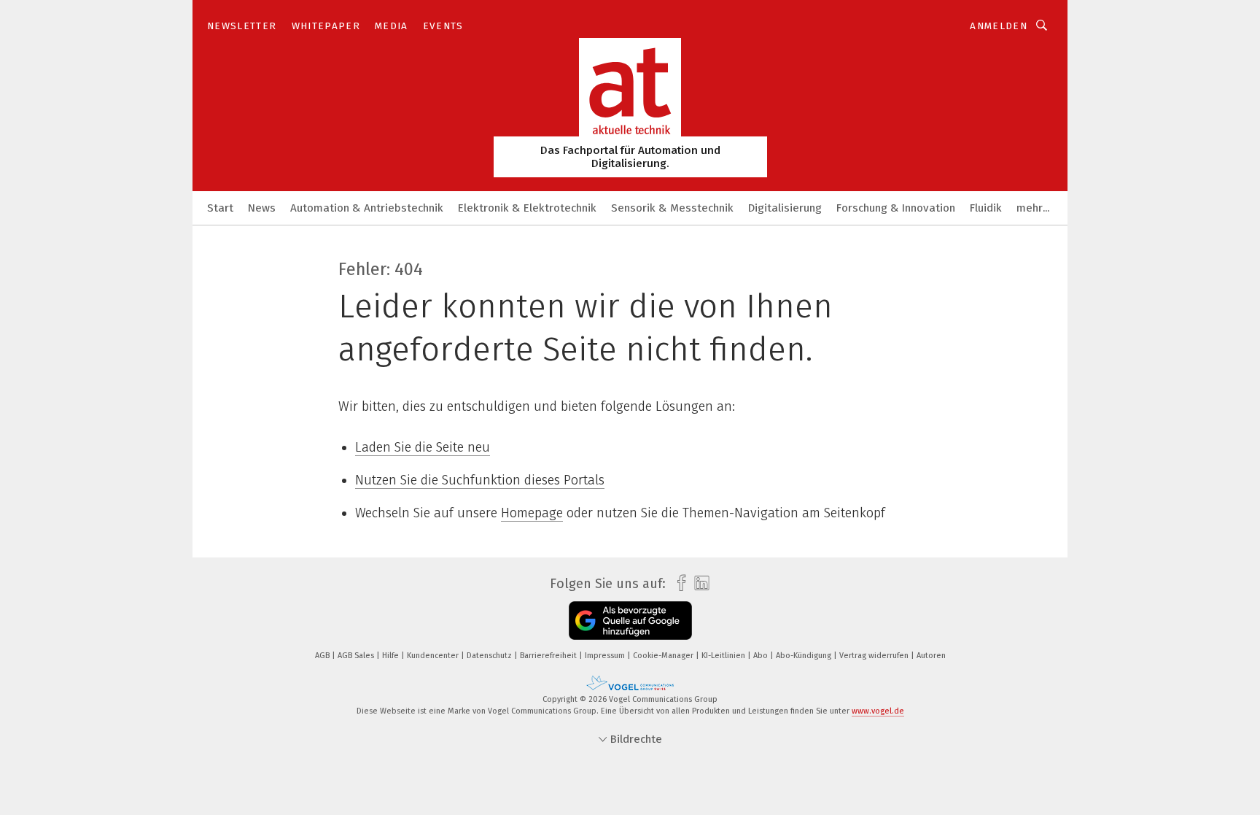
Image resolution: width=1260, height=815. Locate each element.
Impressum (606, 655)
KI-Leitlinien (724, 655)
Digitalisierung (785, 208)
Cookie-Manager (664, 655)
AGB (323, 655)
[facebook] (677, 583)
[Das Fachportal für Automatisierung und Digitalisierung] (220, 207)
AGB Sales (357, 655)
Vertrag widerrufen (875, 655)
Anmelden (998, 26)
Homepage (532, 513)
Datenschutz (490, 655)
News (262, 208)
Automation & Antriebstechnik (366, 208)
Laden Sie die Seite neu (422, 447)
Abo (761, 655)
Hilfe (391, 655)
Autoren (931, 655)
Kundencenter (434, 655)
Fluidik (986, 208)
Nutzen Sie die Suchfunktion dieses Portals (479, 480)
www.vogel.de (878, 711)
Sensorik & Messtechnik (672, 208)
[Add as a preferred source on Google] (630, 620)
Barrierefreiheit (549, 655)
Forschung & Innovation (895, 208)
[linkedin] (698, 583)
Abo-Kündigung (804, 655)
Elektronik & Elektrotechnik (527, 208)
